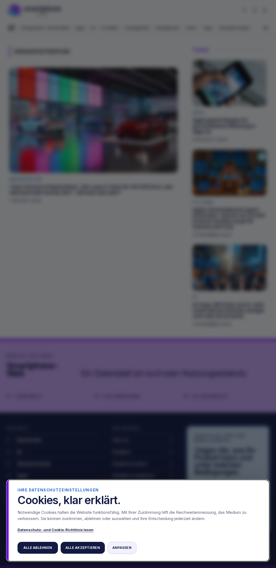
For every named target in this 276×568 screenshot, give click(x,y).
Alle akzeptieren (82, 548)
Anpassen (122, 548)
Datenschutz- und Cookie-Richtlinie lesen (56, 530)
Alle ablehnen (37, 548)
